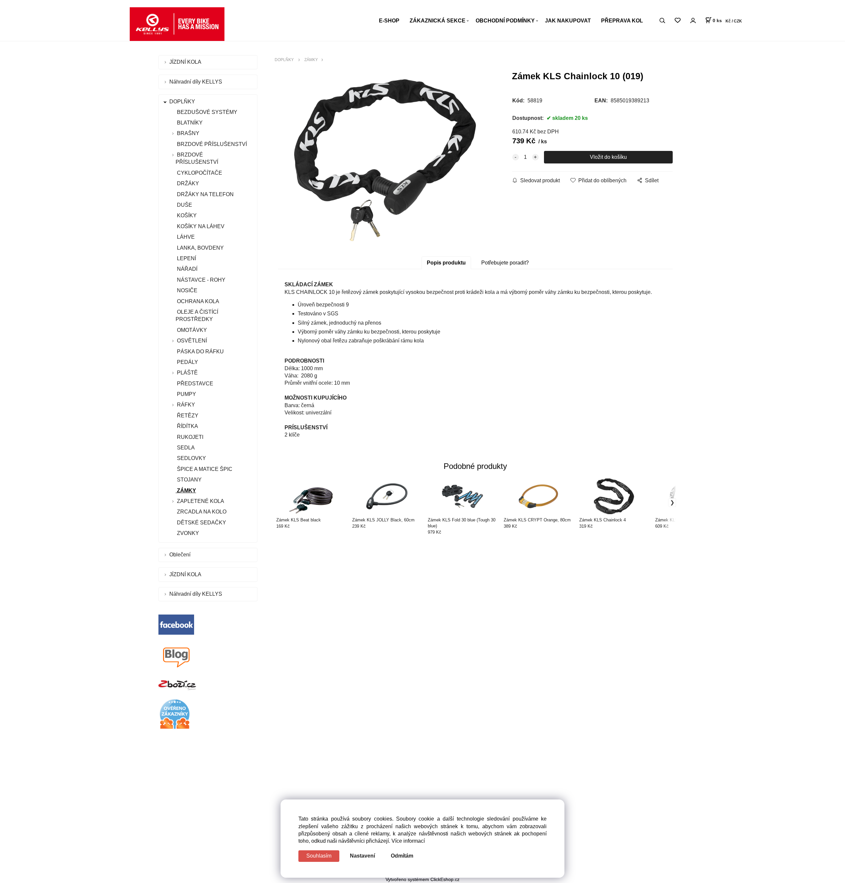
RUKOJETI (189, 437)
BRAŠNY (188, 133)
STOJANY (189, 479)
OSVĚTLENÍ (192, 340)
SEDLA (185, 447)
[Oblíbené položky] (677, 21)
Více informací (408, 841)
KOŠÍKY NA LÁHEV (200, 226)
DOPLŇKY (182, 101)
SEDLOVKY (191, 458)
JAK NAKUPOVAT (568, 20)
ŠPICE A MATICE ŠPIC (204, 469)
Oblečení (180, 554)
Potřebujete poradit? (505, 262)
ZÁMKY (186, 490)
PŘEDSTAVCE (194, 383)
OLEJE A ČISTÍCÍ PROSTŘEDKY (197, 315)
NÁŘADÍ (186, 269)
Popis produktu (446, 262)
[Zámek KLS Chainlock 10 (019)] (385, 160)
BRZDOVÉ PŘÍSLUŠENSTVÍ (211, 144)
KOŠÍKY (186, 215)
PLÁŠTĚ (187, 372)
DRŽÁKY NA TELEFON (205, 194)
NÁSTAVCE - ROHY (200, 280)
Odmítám (402, 856)
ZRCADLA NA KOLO (201, 511)
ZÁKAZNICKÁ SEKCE (437, 20)
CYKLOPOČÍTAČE (199, 173)
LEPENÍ (186, 258)
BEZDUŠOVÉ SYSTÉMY (206, 112)
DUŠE (184, 205)
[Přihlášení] (693, 20)
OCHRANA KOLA (197, 301)
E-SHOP (389, 20)
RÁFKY (186, 404)
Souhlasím (318, 856)
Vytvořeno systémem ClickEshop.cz (422, 879)
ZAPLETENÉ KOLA (200, 501)
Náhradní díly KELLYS (196, 82)
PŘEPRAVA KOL (622, 20)
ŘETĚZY (187, 415)
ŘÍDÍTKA (187, 426)
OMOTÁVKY (191, 330)
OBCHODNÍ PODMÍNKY (505, 20)
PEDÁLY (187, 362)
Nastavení (362, 856)
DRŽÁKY (187, 183)
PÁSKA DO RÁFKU (200, 351)
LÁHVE (185, 237)
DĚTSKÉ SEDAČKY (201, 522)
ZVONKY (187, 533)
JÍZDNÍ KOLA (186, 62)
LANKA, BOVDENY (200, 248)
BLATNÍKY (189, 122)
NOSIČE (186, 290)
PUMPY (186, 394)
